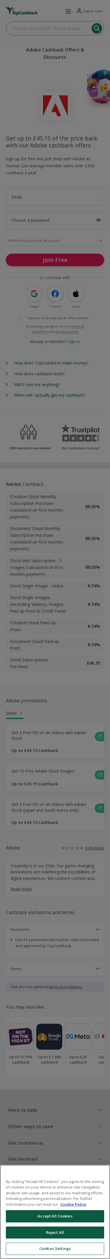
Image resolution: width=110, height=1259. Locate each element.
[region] (55, 1212)
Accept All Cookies (55, 1216)
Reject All (55, 1232)
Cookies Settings (55, 1248)
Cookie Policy (73, 1204)
